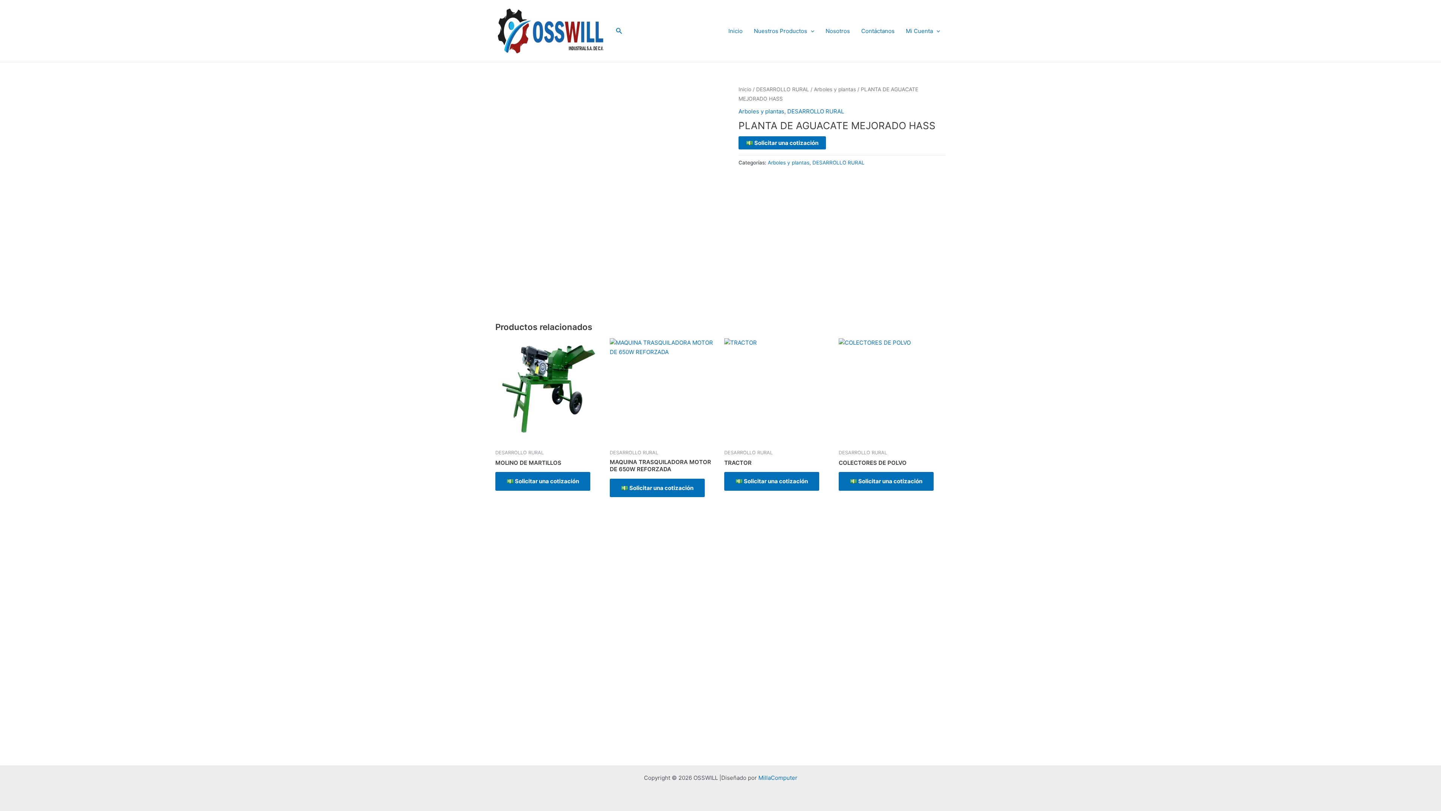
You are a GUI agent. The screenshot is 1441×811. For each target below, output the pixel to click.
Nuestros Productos (780, 31)
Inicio (735, 31)
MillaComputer (777, 777)
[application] (810, 31)
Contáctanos (878, 31)
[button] (619, 31)
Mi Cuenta (919, 31)
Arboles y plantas (835, 89)
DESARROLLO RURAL (782, 89)
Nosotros (838, 31)
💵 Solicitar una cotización (782, 142)
